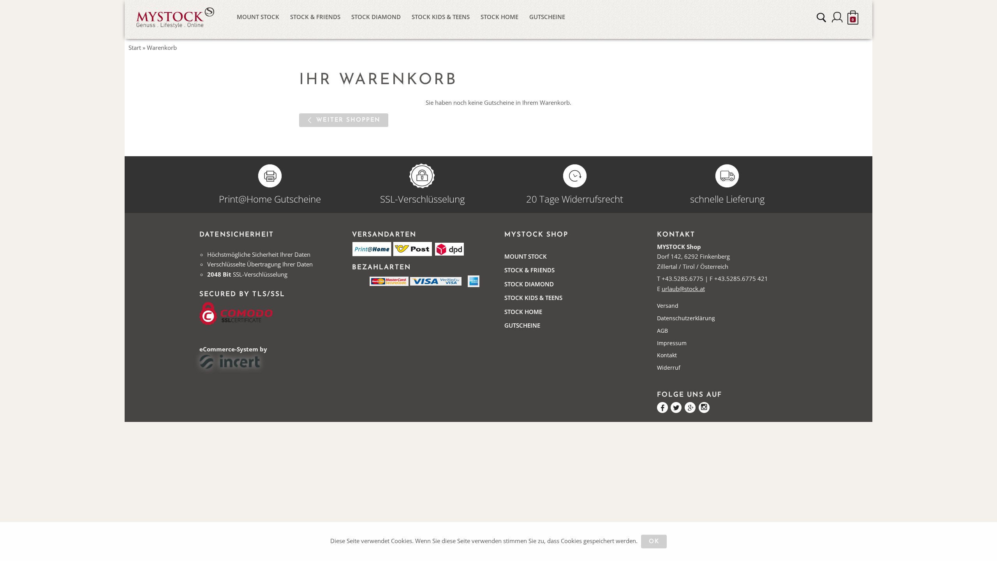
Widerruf (668, 367)
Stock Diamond (376, 17)
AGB (662, 330)
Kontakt (667, 355)
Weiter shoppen (348, 120)
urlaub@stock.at (683, 289)
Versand (667, 305)
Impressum (672, 343)
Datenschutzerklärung (686, 318)
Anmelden (837, 18)
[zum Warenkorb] (853, 18)
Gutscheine (547, 17)
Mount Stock (258, 17)
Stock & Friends (315, 17)
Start (135, 47)
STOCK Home (499, 17)
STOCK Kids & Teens (441, 17)
